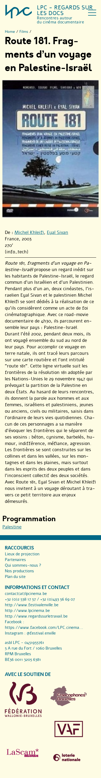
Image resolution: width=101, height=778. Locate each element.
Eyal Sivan (57, 232)
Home (10, 31)
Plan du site (15, 576)
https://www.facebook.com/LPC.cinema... (44, 627)
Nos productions (19, 571)
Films (23, 31)
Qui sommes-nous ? (23, 565)
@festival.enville (41, 633)
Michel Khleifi (29, 232)
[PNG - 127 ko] (68, 704)
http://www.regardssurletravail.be (36, 616)
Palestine (12, 527)
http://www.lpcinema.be (27, 610)
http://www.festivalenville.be (31, 605)
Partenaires (15, 559)
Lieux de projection (22, 554)
